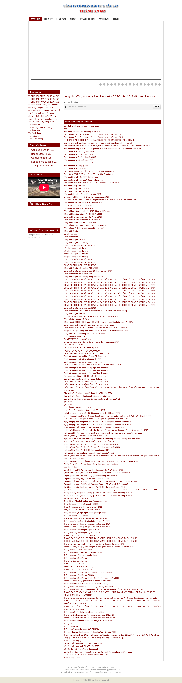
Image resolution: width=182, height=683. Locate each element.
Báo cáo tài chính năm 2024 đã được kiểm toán (83, 180)
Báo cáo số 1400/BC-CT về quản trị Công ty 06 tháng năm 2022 (90, 171)
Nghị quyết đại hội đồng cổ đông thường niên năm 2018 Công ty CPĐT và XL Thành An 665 (101, 461)
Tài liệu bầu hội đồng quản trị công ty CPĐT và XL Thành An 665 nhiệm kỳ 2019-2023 (99, 493)
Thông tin (68, 623)
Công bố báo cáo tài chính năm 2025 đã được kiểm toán (87, 211)
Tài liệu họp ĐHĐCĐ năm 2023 (76, 498)
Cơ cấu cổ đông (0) (41, 158)
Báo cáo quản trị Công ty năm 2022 (78, 166)
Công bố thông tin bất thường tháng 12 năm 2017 (84, 277)
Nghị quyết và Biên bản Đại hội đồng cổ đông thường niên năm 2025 (92, 444)
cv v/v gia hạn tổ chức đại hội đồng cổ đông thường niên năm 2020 (91, 342)
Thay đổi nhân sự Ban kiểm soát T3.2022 (81, 504)
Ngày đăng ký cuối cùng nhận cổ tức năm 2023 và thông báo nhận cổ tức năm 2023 (98, 422)
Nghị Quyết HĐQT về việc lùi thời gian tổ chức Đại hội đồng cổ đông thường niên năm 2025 (102, 439)
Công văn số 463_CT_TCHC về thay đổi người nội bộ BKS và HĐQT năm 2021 (96, 328)
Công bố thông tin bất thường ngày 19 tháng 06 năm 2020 (88, 271)
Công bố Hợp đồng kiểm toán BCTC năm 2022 (83, 214)
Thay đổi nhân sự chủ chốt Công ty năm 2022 (83, 507)
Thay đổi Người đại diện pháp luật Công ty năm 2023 (85, 501)
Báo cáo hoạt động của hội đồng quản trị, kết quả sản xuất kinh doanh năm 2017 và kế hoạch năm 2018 (107, 146)
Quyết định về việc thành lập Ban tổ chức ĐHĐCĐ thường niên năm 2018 (94, 487)
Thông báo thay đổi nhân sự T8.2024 (79, 575)
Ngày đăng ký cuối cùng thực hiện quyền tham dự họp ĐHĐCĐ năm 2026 (94, 427)
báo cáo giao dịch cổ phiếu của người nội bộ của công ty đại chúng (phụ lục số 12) (98, 143)
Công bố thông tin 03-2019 (74, 240)
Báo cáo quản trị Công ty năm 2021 (78, 163)
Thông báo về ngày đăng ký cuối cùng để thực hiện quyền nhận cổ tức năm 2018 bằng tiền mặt (103, 589)
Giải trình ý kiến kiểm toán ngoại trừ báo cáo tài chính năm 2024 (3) (92, 399)
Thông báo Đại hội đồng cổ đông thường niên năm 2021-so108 (89, 618)
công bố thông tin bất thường (76, 248)
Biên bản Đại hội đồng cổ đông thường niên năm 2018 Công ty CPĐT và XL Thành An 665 (101, 200)
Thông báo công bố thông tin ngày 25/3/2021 (82, 530)
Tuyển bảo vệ (34, 125)
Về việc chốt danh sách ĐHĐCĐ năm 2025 (81, 646)
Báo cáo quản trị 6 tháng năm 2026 (78, 154)
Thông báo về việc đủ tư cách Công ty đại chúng (84, 612)
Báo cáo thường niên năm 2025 (77, 191)
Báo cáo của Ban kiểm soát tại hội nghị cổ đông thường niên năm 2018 (93, 137)
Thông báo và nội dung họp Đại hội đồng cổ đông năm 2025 (88, 586)
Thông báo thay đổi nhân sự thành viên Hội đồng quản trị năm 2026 (91, 578)
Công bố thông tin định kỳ (74, 313)
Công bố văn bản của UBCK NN (77, 319)
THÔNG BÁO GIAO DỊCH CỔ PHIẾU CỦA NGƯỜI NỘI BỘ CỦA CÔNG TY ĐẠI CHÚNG (100, 538)
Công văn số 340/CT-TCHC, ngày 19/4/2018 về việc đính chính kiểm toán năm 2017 (98, 322)
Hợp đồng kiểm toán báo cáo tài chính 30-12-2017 (84, 410)
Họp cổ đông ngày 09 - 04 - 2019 (77, 407)
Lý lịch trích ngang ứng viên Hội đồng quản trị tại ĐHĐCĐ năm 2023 (92, 413)
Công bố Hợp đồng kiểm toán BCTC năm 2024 (83, 220)
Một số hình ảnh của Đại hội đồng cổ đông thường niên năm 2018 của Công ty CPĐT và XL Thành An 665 (107, 416)
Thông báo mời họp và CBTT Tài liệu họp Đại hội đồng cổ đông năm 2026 (94, 544)
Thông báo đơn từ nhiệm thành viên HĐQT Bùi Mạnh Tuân (88, 621)
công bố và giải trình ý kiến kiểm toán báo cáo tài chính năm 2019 (91, 316)
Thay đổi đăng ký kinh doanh (76, 515)
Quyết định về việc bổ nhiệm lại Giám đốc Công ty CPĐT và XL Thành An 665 (96, 484)
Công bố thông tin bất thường (76, 242)
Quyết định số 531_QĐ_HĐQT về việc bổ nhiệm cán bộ (86, 478)
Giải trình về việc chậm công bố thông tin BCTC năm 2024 (88, 393)
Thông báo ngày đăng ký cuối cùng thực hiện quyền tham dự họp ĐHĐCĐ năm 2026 (98, 547)
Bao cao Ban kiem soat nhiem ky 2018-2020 (82, 132)
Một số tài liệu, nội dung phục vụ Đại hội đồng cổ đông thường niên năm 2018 (96, 419)
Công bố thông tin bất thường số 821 (79, 274)
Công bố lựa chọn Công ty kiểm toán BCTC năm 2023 (86, 225)
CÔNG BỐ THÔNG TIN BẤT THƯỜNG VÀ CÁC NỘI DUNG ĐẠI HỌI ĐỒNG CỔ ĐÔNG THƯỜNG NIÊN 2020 (109, 279)
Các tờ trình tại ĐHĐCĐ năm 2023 (78, 205)
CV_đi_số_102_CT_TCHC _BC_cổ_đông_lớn (82, 350)
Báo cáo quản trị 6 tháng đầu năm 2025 (80, 157)
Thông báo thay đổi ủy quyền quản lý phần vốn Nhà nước (87, 581)
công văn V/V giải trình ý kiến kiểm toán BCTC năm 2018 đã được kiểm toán (110, 96)
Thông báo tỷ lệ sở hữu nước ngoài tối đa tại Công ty (86, 584)
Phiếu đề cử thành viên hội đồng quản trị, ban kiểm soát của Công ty (92, 464)
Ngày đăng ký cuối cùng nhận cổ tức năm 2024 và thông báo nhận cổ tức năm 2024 (98, 424)
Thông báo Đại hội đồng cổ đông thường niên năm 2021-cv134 (89, 615)
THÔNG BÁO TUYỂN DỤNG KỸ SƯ (43, 96)
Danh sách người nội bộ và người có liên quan (83, 362)
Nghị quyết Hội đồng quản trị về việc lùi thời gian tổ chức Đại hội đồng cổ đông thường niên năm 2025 (106, 430)
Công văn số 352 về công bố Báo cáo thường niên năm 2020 (89, 325)
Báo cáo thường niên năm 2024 (77, 188)
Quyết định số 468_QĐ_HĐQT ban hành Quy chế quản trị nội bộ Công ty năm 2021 (98, 473)
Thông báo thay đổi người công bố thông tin (82, 555)
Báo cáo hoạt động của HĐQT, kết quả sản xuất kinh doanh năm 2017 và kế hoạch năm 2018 (102, 149)
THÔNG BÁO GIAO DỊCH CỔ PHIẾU (79, 535)
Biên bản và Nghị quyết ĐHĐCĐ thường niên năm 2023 (86, 197)
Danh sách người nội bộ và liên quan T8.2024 (83, 359)
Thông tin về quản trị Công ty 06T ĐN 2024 (81, 629)
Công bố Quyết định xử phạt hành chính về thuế (84, 228)
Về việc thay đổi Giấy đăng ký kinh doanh (81, 649)
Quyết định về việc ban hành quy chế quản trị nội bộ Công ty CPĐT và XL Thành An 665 (100, 481)
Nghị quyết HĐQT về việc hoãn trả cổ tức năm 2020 (85, 436)
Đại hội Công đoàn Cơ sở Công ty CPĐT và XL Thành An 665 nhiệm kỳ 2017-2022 (98, 652)
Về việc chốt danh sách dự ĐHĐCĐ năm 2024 (83, 643)
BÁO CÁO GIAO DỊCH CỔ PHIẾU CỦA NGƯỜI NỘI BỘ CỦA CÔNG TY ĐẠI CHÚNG (99, 140)
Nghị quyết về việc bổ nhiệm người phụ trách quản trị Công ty (89, 453)
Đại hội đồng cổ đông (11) (44, 162)
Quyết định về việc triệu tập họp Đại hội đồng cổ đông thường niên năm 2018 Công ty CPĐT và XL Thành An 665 (110, 490)
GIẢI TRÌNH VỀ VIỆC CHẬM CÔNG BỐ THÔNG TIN (86, 382)
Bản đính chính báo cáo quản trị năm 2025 (81, 126)
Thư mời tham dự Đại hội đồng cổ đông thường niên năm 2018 (90, 632)
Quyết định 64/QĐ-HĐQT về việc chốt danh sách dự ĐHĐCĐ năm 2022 (93, 470)
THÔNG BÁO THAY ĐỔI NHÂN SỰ (78, 564)
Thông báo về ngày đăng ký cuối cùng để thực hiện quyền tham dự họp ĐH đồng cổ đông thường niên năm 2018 (110, 598)
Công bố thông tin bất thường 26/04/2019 (81, 268)
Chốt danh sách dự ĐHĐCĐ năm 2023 (79, 208)
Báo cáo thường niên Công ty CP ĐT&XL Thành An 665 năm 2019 (91, 183)
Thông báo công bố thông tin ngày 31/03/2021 (83, 532)
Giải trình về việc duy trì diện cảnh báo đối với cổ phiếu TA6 (88, 396)
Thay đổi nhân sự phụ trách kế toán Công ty (82, 510)
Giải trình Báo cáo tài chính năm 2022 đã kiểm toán (85, 379)
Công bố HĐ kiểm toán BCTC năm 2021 (80, 223)
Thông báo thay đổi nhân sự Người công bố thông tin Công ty (89, 572)
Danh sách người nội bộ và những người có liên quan (86, 368)
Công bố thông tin (71, 231)
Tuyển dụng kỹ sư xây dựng (40, 127)
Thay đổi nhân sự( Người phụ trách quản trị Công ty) (85, 513)
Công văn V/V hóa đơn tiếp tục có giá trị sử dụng (84, 333)
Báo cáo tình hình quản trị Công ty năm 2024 (82, 194)
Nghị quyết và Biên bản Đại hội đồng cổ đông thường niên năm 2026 (92, 447)
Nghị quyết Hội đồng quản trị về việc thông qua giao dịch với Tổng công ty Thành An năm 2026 (103, 433)
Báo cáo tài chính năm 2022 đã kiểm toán (81, 177)
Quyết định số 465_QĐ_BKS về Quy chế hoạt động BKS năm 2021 (91, 476)
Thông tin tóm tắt (71, 626)
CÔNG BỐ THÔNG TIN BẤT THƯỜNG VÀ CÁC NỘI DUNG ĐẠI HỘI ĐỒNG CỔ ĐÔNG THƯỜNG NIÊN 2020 (109, 285)
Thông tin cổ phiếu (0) (42, 165)
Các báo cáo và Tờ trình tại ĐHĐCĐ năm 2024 (83, 203)
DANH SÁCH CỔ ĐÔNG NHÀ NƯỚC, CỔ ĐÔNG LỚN (86, 353)
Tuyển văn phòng (35, 139)
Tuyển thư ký (34, 136)
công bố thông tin (71, 234)
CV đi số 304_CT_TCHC (74, 345)
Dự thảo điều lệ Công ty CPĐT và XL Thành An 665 (85, 376)
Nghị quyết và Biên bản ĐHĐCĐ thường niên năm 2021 (86, 450)
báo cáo (67, 129)
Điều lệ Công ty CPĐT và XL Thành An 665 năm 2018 (86, 655)
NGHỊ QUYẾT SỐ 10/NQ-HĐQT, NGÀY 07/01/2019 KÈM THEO (90, 441)
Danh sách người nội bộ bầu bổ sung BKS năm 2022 (85, 356)
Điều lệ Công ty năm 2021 (74, 658)
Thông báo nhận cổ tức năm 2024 (78, 550)
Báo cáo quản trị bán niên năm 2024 (79, 160)
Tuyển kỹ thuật (34, 133)
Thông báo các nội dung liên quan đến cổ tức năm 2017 (87, 524)
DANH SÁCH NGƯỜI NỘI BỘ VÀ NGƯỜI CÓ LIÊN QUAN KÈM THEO (93, 365)
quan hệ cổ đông (70, 467)
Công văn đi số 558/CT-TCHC (76, 336)
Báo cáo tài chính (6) (41, 154)
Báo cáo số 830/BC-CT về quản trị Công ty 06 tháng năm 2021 (89, 174)
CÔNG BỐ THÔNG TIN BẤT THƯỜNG (80, 245)
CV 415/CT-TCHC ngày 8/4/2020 (77, 339)
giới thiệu (68, 402)
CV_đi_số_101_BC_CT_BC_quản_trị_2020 (81, 348)
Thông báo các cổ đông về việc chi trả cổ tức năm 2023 (87, 521)
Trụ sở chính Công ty (72, 640)
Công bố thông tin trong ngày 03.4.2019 (80, 308)
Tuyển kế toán (34, 130)
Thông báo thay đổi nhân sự (75, 558)
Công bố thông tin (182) (43, 150)
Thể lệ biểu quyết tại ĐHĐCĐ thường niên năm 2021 (85, 518)
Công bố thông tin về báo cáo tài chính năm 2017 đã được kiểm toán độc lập (95, 311)
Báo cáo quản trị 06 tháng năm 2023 (79, 151)
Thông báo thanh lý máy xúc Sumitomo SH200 (83, 552)
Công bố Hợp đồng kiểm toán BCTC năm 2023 (83, 217)
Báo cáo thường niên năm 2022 (77, 186)
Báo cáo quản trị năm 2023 (75, 168)
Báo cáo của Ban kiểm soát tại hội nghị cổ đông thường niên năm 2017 (93, 134)
